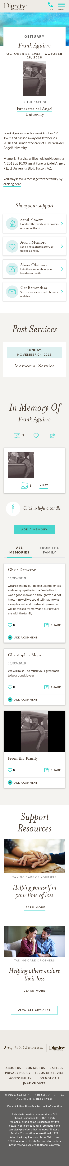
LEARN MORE (34, 907)
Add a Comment (25, 637)
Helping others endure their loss (34, 970)
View (43, 484)
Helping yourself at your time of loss (34, 887)
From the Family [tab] (49, 550)
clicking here (12, 184)
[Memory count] (17, 435)
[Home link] (15, 6)
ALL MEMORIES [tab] (19, 550)
